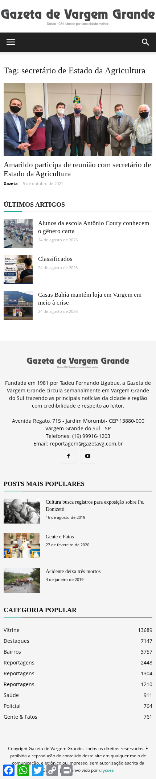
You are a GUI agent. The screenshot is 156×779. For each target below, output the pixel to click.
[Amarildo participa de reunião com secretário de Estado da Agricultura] (78, 119)
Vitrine (12, 630)
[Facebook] (68, 456)
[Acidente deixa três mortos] (22, 580)
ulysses (106, 770)
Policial (12, 705)
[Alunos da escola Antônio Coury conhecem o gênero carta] (18, 233)
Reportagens (19, 662)
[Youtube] (88, 456)
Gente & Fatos (20, 716)
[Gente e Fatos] (22, 545)
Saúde (11, 695)
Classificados (55, 258)
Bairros (12, 651)
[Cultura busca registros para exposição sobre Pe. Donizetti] (22, 511)
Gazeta (11, 183)
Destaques (16, 640)
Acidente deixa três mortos (73, 571)
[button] (146, 42)
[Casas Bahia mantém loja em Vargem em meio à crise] (18, 305)
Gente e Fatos (60, 536)
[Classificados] (18, 269)
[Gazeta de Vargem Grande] (78, 16)
